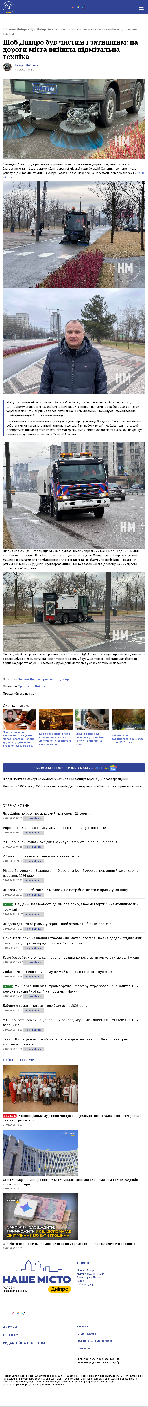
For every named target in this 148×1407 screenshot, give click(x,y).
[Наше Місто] (8, 7)
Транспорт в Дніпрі (55, 679)
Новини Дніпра (16, 29)
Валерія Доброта (26, 65)
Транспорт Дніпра (31, 686)
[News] (78, 7)
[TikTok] (83, 7)
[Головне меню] (141, 7)
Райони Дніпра (86, 1284)
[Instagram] (73, 7)
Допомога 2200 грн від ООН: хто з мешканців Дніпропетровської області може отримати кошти (72, 786)
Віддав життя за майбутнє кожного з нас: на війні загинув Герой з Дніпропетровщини (65, 779)
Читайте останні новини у (70, 768)
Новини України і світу (91, 1273)
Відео (80, 1281)
